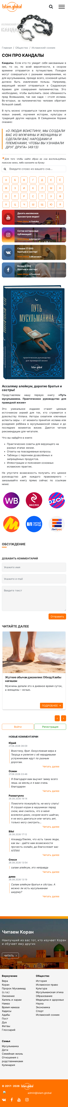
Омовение (8, 996)
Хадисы (6, 1011)
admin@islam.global (40, 1092)
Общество (42, 975)
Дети (5, 1049)
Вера (5, 980)
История (41, 980)
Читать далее (51, 766)
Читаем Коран (18, 932)
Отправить (57, 616)
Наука (39, 1003)
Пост (5, 1018)
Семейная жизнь (12, 1053)
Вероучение (9, 975)
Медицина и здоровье (50, 999)
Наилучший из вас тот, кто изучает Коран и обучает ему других (34, 942)
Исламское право (47, 984)
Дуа (4, 1022)
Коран (5, 984)
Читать (9, 955)
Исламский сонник (48, 1014)
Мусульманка (10, 1046)
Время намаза (10, 1007)
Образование (44, 996)
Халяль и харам (12, 999)
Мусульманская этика (49, 992)
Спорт (40, 1011)
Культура (41, 988)
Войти (18, 726)
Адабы (6, 1014)
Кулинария (8, 1065)
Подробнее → (51, 705)
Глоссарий (8, 1029)
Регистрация (50, 726)
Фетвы (6, 1026)
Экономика (43, 1007)
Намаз (6, 1003)
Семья (6, 1041)
